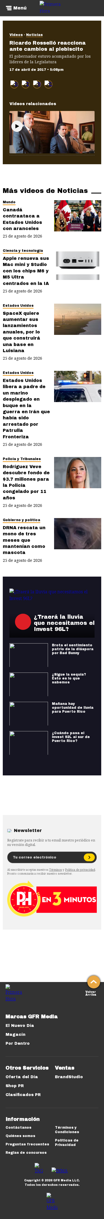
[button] (26, 84)
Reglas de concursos (26, 1153)
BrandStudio (69, 1077)
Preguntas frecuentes (27, 1144)
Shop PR (15, 1086)
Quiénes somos (20, 1136)
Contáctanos (18, 1127)
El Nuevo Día (20, 1026)
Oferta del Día (22, 1077)
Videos (16, 35)
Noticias (34, 35)
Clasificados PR (23, 1095)
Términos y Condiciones (67, 1130)
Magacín (16, 1034)
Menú (20, 8)
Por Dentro (18, 1043)
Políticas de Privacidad (66, 1142)
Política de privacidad (80, 870)
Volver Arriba (90, 992)
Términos (55, 870)
